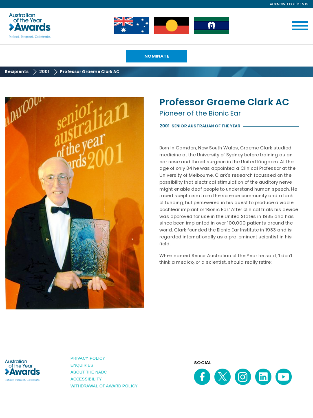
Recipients (17, 71)
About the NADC (89, 372)
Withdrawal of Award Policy (104, 386)
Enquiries (82, 365)
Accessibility (86, 379)
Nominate (156, 56)
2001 (44, 71)
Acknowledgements (289, 4)
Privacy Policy (88, 358)
